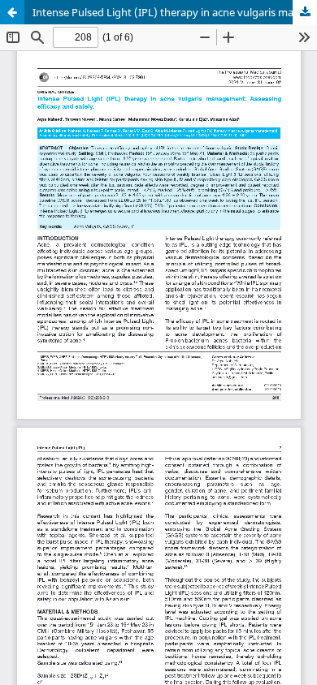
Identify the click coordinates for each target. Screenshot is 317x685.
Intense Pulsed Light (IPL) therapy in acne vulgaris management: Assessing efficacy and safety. (175, 12)
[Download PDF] (305, 12)
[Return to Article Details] (12, 12)
